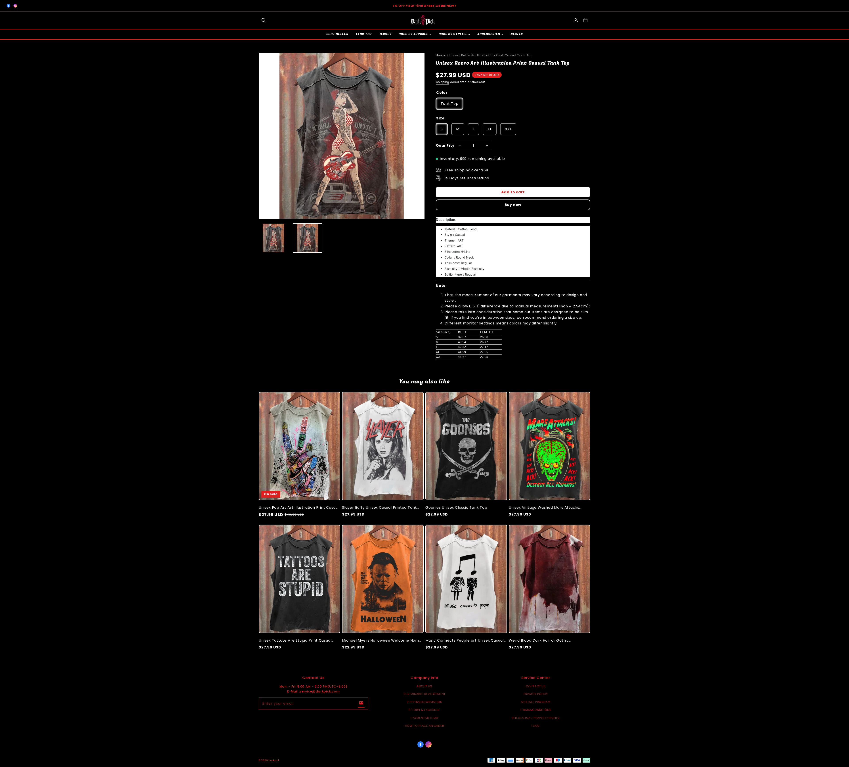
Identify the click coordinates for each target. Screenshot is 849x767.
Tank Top (363, 34)
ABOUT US (424, 686)
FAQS (536, 726)
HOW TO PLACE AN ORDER (424, 726)
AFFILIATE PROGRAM (536, 702)
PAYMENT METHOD (424, 718)
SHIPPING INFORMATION (424, 702)
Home (441, 55)
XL (490, 129)
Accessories (488, 34)
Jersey (385, 34)
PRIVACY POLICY (536, 694)
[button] (263, 20)
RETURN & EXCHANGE (424, 710)
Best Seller (337, 34)
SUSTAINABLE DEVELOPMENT (424, 694)
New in (517, 34)
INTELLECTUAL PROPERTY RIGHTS (536, 718)
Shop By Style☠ (453, 34)
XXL (508, 129)
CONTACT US (536, 686)
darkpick (274, 760)
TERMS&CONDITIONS (535, 710)
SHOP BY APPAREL (413, 34)
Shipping (442, 82)
